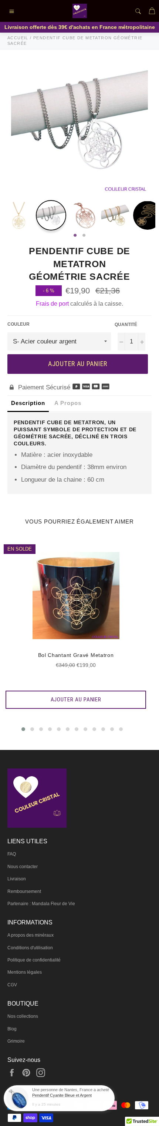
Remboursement (24, 891)
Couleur (18, 324)
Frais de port (52, 303)
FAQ (11, 854)
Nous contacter (22, 866)
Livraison (16, 878)
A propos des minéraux (30, 935)
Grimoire (16, 1041)
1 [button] (75, 235)
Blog (12, 1029)
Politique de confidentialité (34, 960)
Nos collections (22, 1016)
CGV (12, 984)
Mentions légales (24, 972)
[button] (23, 729)
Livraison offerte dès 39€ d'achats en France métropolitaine (79, 27)
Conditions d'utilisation (30, 947)
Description (28, 403)
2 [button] (84, 235)
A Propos (67, 403)
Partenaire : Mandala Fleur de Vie (41, 903)
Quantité (126, 324)
